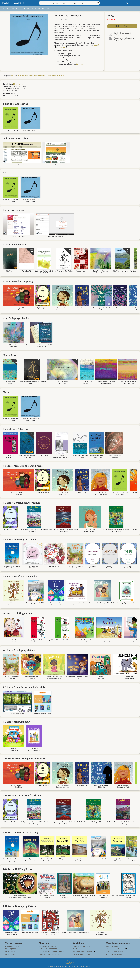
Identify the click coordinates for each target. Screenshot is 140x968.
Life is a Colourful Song (31, 676)
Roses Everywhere (54, 566)
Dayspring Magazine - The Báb (126, 603)
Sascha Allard (14, 750)
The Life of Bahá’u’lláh (63, 859)
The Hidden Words (10, 381)
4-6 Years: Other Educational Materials (24, 687)
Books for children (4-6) (37, 75)
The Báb (128, 566)
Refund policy (10, 951)
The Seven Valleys (62, 381)
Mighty (30, 859)
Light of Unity (44, 455)
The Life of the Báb (79, 859)
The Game (109, 640)
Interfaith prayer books (16, 318)
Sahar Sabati (76, 605)
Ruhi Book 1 (10, 455)
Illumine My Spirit (81, 271)
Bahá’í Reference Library (81, 954)
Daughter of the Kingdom (101, 785)
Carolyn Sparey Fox (12, 568)
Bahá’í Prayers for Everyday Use (122, 271)
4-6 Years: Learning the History (20, 539)
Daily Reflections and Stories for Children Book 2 (123, 822)
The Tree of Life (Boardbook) (101, 308)
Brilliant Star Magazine (17, 713)
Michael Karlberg (109, 642)
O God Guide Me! (82, 308)
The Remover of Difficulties (80, 455)
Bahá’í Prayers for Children (18, 308)
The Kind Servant (32, 566)
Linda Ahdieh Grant (50, 934)
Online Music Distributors (17, 138)
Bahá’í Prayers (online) (18, 236)
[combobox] (69, 3)
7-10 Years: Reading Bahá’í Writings (22, 795)
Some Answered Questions (27, 455)
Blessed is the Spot (100, 492)
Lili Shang (77, 678)
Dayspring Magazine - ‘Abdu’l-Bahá (36, 603)
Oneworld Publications (114, 951)
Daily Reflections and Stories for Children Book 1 (34, 529)
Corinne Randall (100, 273)
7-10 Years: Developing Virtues (19, 906)
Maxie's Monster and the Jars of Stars (77, 676)
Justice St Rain (41, 347)
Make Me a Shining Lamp (75, 566)
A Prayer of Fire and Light (113, 455)
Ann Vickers (92, 568)
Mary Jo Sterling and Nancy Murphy (20, 897)
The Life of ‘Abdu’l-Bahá (47, 859)
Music (13, 75)
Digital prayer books (14, 210)
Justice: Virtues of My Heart (54, 676)
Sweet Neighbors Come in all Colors (84, 640)
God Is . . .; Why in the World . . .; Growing (38, 640)
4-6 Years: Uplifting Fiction (17, 613)
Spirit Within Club (103, 895)
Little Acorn (13, 603)
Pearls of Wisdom (90, 529)
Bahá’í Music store (56, 165)
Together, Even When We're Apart (50, 932)
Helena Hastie (47, 861)
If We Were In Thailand (47, 895)
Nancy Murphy (129, 678)
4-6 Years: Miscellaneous (16, 721)
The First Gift (14, 640)
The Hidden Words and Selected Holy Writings (32, 381)
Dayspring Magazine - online (42, 713)
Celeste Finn (32, 568)
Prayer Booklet (26, 271)
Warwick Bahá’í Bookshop (115, 949)
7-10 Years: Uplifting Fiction (18, 869)
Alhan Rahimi (55, 568)
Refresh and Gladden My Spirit (44, 271)
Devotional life (22, 75)
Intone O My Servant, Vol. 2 (41, 8)
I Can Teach (34, 748)
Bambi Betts (37, 642)
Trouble (100, 676)
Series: (63, 19)
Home (26, 8)
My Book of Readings (10, 529)
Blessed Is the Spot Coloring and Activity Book (102, 603)
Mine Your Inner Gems (56, 603)
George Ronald (111, 946)
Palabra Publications (113, 954)
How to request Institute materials (51, 951)
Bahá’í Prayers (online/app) (55, 236)
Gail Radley (64, 897)
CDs (5, 173)
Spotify (97, 45)
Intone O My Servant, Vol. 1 (11, 130)
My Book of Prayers (43, 308)
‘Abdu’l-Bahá (27, 457)
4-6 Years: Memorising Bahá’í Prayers (23, 466)
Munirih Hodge (33, 531)
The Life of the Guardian (118, 859)
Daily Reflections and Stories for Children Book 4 (116, 529)
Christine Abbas (110, 568)
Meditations (9, 355)
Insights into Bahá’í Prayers (18, 429)
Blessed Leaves (120, 308)
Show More (79, 64)
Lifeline (62, 455)
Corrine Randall (86, 383)
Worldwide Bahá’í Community (83, 951)
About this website (12, 946)
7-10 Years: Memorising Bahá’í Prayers (24, 758)
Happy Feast (13, 748)
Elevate (75, 949)
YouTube (62, 47)
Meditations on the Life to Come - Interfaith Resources (41, 344)
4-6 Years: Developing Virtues (19, 650)
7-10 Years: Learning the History (20, 832)
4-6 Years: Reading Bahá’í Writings (21, 502)
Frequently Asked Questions (49, 954)
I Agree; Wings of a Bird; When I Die (61, 640)
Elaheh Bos (18, 310)
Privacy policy (10, 954)
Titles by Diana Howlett (15, 104)
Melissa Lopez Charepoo (54, 678)
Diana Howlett (18, 84)
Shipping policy (10, 949)
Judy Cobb (14, 642)
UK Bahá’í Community (80, 946)
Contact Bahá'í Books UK (48, 946)
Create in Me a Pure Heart (100, 271)
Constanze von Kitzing (62, 310)
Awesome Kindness (20, 895)
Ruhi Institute (22, 165)
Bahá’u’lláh (10, 383)
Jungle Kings (129, 676)
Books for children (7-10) (56, 75)
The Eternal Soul (87, 381)
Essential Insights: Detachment (106, 381)
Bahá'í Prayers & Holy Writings (64, 271)
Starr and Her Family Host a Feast (77, 603)
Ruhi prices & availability (48, 949)
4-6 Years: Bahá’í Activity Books (20, 576)
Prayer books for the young (18, 281)
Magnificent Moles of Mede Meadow (84, 895)
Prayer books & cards (14, 244)
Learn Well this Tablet (96, 455)
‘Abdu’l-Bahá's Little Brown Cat (12, 566)
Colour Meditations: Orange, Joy (129, 381)
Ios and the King (64, 895)
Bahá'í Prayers (10, 271)
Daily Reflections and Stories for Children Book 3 (63, 529)
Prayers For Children (63, 308)
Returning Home (13, 344)
